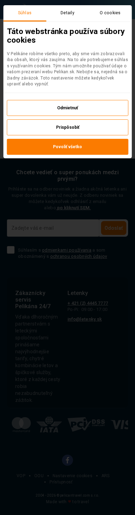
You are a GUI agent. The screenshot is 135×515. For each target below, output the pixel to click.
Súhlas (25, 12)
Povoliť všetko (67, 146)
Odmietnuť (67, 107)
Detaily (67, 12)
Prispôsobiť (67, 127)
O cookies (110, 12)
